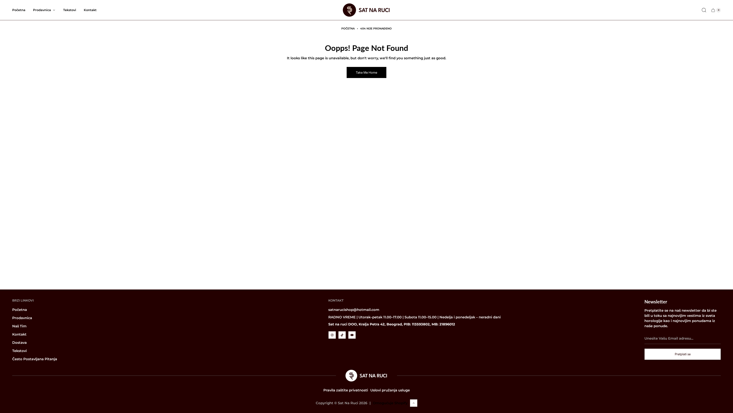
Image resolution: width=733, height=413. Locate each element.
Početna (348, 28)
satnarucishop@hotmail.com (353, 310)
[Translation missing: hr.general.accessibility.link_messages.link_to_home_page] (366, 375)
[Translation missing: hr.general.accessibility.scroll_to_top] (413, 403)
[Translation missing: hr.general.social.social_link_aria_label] (332, 335)
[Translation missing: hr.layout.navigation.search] (704, 10)
